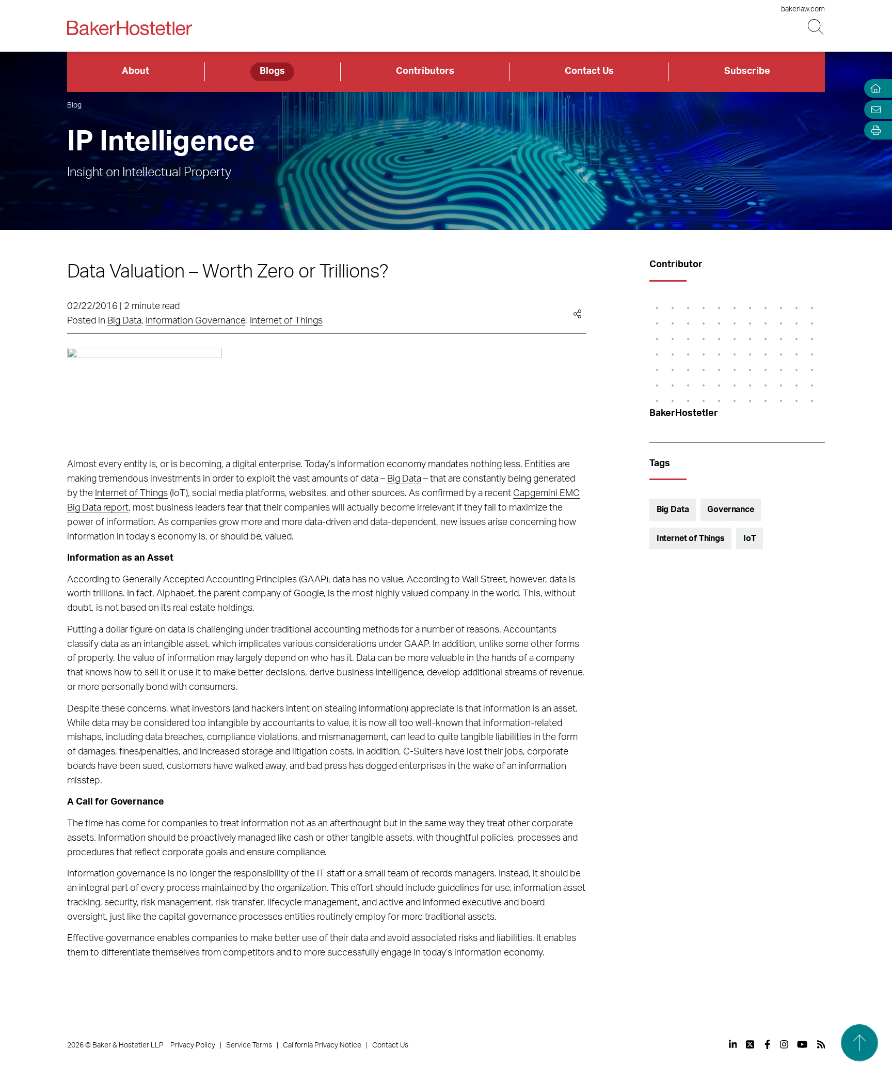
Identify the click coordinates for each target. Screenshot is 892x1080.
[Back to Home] (129, 28)
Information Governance (195, 321)
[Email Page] (873, 109)
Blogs (272, 71)
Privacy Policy (192, 1045)
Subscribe (747, 71)
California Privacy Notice (322, 1045)
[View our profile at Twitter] (750, 1044)
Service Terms (249, 1045)
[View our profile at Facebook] (767, 1044)
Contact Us (589, 71)
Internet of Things (286, 321)
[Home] (873, 88)
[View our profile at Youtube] (802, 1044)
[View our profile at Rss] (821, 1044)
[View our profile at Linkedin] (733, 1044)
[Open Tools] (873, 130)
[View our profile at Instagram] (784, 1044)
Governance (730, 509)
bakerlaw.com (803, 9)
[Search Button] (816, 27)
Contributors (425, 71)
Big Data (124, 321)
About (135, 71)
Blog (74, 105)
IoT (749, 538)
